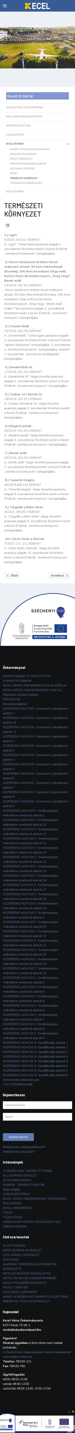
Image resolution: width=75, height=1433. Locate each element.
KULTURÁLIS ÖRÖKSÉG (22, 168)
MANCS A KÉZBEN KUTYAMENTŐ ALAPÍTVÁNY (36, 1297)
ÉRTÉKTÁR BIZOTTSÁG (18, 125)
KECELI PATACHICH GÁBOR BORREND (30, 1278)
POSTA (8, 1213)
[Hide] (69, 1411)
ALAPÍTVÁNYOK (14, 1246)
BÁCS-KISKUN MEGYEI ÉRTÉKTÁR (24, 116)
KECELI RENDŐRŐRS (17, 1208)
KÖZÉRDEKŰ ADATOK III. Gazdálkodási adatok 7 (35, 1070)
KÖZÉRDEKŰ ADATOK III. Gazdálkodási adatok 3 (35, 1052)
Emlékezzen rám (17, 1127)
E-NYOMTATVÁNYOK (17, 681)
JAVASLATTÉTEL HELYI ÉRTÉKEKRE (24, 107)
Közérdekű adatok (15, 704)
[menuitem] (5, 6)
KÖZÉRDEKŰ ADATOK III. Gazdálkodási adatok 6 (35, 1066)
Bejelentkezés (18, 1137)
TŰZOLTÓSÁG (12, 1217)
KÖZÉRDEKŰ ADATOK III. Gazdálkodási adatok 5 (35, 1061)
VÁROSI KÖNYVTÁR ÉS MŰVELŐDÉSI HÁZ (32, 1222)
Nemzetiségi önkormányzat (21, 1080)
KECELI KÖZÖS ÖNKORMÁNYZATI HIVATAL (32, 690)
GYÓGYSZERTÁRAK (16, 1194)
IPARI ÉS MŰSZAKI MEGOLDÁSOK (28, 163)
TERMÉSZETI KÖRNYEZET (24, 178)
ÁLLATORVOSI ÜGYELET (20, 1175)
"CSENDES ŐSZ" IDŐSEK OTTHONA (27, 1171)
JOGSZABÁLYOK (15, 134)
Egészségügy (11, 1189)
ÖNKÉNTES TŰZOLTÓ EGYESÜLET (26, 1301)
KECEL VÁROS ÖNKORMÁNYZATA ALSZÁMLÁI (35, 685)
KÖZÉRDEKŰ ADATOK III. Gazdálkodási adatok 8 (35, 1075)
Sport (14, 173)
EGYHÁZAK (11, 1260)
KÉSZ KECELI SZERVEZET (20, 1292)
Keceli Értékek (15, 143)
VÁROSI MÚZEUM (14, 1226)
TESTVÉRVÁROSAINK (18, 1084)
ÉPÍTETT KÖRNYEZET (21, 158)
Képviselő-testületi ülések (20, 695)
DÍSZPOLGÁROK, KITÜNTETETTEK (27, 676)
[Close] (73, 1411)
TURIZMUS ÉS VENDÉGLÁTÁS (26, 183)
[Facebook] (7, 225)
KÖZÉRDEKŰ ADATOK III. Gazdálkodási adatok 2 (35, 1047)
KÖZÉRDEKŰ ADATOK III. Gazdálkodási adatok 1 (35, 1043)
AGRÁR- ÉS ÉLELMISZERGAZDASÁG (30, 149)
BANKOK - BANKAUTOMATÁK (24, 1185)
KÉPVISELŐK (12, 699)
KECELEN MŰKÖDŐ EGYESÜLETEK (27, 1273)
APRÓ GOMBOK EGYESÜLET (22, 1250)
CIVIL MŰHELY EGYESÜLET (21, 1255)
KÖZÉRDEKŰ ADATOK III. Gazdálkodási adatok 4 (35, 1057)
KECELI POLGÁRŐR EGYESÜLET (25, 1283)
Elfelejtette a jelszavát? (19, 1152)
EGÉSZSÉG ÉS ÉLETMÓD (23, 154)
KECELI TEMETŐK (15, 1287)
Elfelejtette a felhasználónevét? (24, 1147)
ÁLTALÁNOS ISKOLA (17, 1180)
